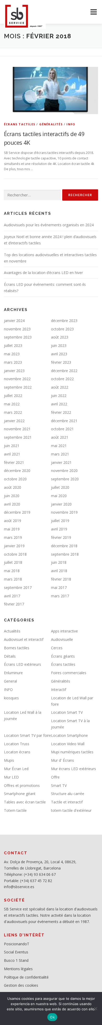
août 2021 (59, 437)
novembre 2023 (17, 328)
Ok (52, 1017)
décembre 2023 (64, 320)
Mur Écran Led (16, 768)
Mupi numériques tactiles (72, 751)
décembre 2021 (64, 420)
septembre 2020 (65, 478)
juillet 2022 (13, 395)
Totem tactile (15, 810)
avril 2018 (59, 570)
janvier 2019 (14, 545)
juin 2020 (11, 495)
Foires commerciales (68, 672)
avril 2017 (12, 595)
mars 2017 (60, 595)
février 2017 (14, 604)
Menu (93, 12)
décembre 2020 (17, 470)
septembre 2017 (18, 587)
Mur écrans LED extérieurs (73, 768)
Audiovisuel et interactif (23, 639)
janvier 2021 (61, 462)
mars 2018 (13, 579)
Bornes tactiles (16, 647)
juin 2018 (58, 562)
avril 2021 (12, 454)
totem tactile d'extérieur (71, 810)
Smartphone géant (20, 793)
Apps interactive (64, 631)
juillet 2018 (13, 562)
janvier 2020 (61, 504)
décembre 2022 (64, 370)
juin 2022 (58, 395)
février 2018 (61, 579)
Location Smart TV (67, 712)
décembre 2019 (17, 512)
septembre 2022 (18, 387)
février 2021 (14, 462)
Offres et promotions (22, 785)
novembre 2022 (17, 378)
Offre (55, 777)
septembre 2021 (18, 437)
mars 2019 (13, 537)
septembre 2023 (18, 337)
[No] (95, 1008)
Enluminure (13, 672)
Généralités (51, 124)
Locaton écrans (17, 751)
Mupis (9, 760)
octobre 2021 (62, 428)
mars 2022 (13, 412)
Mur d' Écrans (62, 760)
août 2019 (12, 520)
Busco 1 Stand (16, 960)
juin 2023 (58, 345)
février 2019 (61, 537)
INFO (70, 124)
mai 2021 (59, 445)
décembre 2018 (64, 545)
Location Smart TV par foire (27, 735)
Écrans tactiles (19, 124)
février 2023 (61, 362)
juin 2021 (11, 445)
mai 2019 (12, 529)
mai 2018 (12, 570)
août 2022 (59, 387)
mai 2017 (59, 587)
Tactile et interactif (67, 801)
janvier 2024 (14, 320)
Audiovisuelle (62, 639)
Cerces (57, 647)
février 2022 (61, 412)
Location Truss (16, 743)
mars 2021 (60, 454)
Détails (10, 656)
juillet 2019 (60, 520)
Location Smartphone (69, 735)
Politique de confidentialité (26, 977)
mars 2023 (13, 362)
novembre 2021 (17, 428)
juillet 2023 (13, 345)
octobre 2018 (15, 554)
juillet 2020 (60, 487)
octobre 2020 (15, 478)
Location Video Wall (67, 743)
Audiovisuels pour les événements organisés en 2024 (49, 224)
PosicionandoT (16, 943)
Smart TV (59, 785)
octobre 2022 (62, 378)
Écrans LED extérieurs (22, 664)
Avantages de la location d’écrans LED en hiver (43, 272)
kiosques (11, 697)
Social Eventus (16, 951)
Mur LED (11, 777)
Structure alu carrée (67, 793)
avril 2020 (12, 504)
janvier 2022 (14, 420)
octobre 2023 (62, 328)
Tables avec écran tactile (25, 801)
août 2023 (59, 337)
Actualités (12, 631)
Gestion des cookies (21, 985)
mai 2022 (12, 403)
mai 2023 (12, 353)
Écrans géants (63, 656)
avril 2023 (59, 353)
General (10, 681)
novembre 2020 (64, 470)
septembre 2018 (65, 554)
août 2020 (12, 487)
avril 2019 (59, 529)
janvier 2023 (14, 370)
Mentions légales (18, 968)
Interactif (58, 689)
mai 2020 (59, 495)
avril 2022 (59, 403)
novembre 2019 (64, 512)
